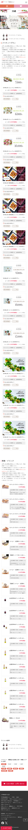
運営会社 (20, 817)
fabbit (17, 797)
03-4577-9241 (7, 828)
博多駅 (9, 764)
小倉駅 (21, 764)
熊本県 (15, 768)
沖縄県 (10, 770)
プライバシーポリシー (6, 815)
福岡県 (3, 764)
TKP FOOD (19, 806)
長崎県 (9, 768)
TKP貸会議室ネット (5, 797)
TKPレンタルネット (5, 804)
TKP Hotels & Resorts (6, 800)
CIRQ (13, 797)
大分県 (3, 768)
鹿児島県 (4, 770)
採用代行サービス (16, 808)
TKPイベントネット (17, 802)
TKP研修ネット (17, 800)
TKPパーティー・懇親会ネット (8, 806)
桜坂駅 (3, 766)
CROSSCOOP (4, 799)
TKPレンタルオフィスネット (16, 799)
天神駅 (15, 764)
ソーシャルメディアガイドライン (8, 817)
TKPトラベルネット (5, 809)
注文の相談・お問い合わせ (15, 783)
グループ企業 (4, 819)
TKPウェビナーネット (6, 802)
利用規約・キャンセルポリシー (8, 813)
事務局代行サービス (5, 808)
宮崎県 (21, 768)
